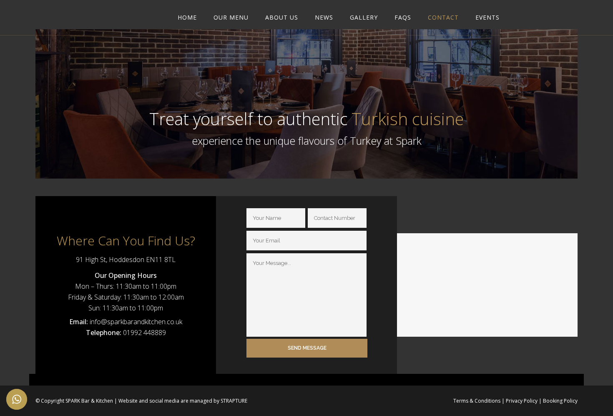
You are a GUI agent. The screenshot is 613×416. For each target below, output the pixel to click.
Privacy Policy (522, 400)
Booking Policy (560, 400)
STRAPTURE (234, 400)
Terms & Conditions (476, 400)
